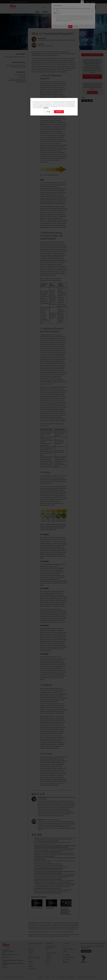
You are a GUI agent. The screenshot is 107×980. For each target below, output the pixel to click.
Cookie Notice (45, 107)
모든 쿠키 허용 (59, 111)
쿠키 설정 (48, 111)
